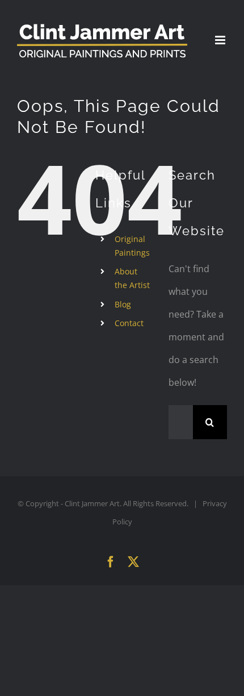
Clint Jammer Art (92, 503)
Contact (129, 323)
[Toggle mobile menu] (221, 40)
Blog (123, 304)
